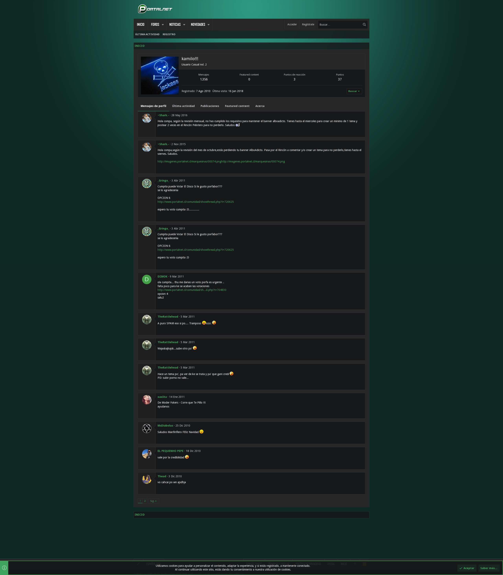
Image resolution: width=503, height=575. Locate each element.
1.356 (204, 79)
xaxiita (162, 396)
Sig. (152, 500)
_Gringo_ (163, 180)
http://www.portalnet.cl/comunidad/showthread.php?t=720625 (196, 201)
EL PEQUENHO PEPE (171, 450)
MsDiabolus (165, 425)
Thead (162, 476)
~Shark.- (163, 115)
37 (340, 79)
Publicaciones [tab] (210, 106)
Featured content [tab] (237, 106)
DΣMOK (162, 276)
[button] (163, 24)
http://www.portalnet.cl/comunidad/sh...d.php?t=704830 (192, 289)
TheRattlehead (168, 316)
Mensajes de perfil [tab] (153, 106)
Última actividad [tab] (183, 106)
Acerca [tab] (259, 106)
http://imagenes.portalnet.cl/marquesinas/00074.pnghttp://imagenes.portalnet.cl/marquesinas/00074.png (221, 161)
